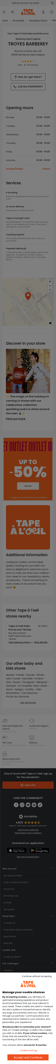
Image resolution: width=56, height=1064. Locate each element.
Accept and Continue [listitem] (28, 1057)
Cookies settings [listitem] (28, 1050)
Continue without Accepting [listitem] (37, 976)
